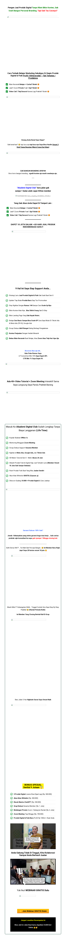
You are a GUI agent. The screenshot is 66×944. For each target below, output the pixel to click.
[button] (33, 911)
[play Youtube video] (33, 836)
